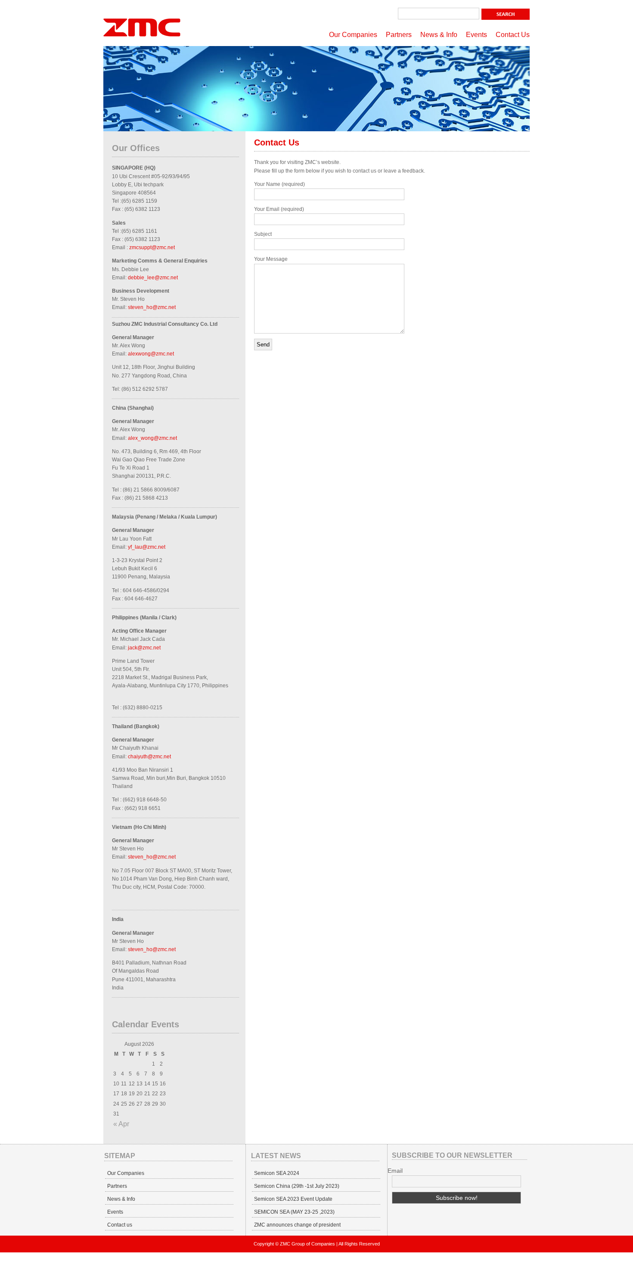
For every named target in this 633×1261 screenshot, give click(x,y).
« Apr (121, 1124)
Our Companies (353, 34)
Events (476, 34)
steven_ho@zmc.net (152, 307)
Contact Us (513, 34)
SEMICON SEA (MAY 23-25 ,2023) (294, 1212)
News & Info (438, 34)
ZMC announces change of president (297, 1225)
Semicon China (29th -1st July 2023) (296, 1186)
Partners (399, 34)
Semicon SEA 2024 (276, 1173)
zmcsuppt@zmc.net (152, 247)
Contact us (119, 1225)
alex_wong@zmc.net (152, 438)
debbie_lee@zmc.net (153, 278)
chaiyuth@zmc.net (149, 757)
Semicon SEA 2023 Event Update (293, 1199)
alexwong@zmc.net (151, 354)
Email (395, 1170)
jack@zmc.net (144, 648)
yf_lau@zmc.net (146, 547)
